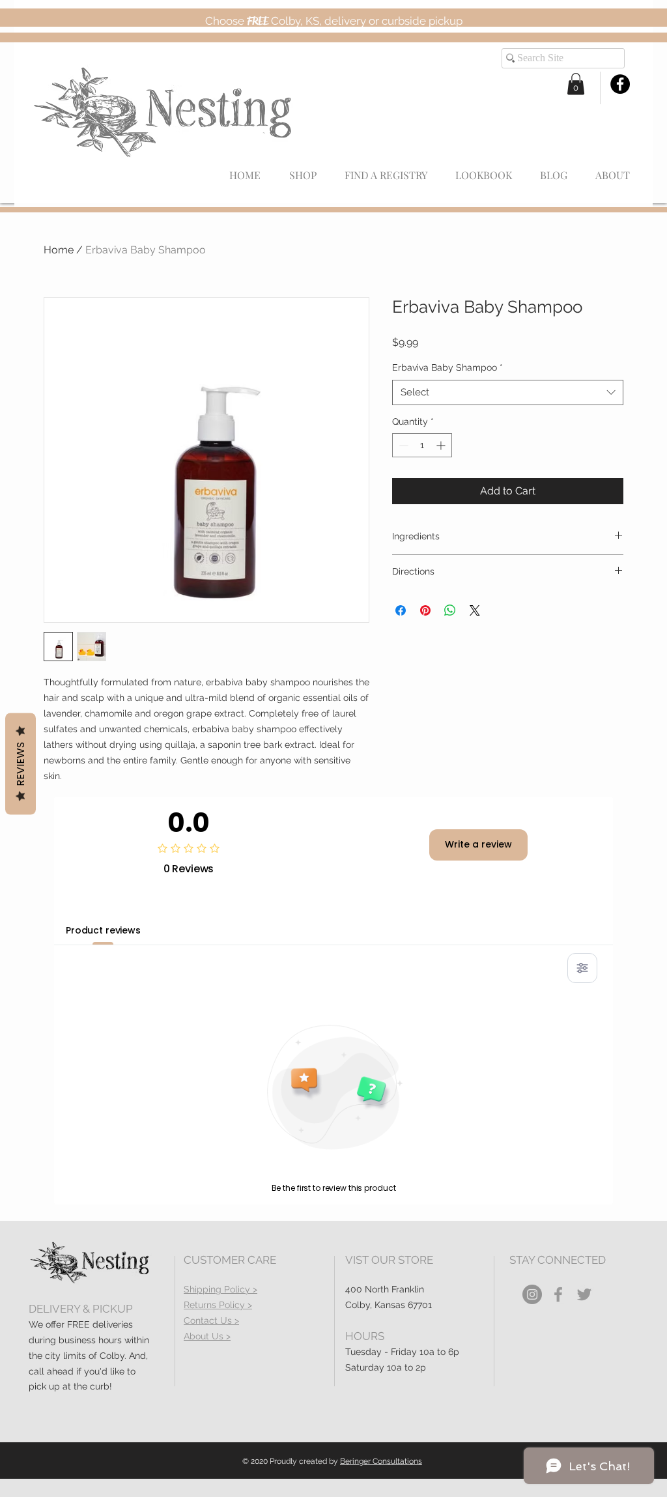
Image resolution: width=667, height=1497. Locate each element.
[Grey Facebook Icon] (558, 1294)
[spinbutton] (422, 445)
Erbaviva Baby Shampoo (447, 367)
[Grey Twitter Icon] (584, 1294)
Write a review (478, 844)
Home (59, 250)
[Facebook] (620, 84)
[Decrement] (402, 445)
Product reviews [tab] (103, 930)
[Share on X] (475, 610)
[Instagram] (532, 1294)
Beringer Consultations (381, 1461)
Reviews (20, 764)
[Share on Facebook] (400, 610)
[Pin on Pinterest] (425, 610)
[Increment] (442, 445)
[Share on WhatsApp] (450, 610)
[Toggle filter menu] (582, 968)
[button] (576, 83)
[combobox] (507, 392)
